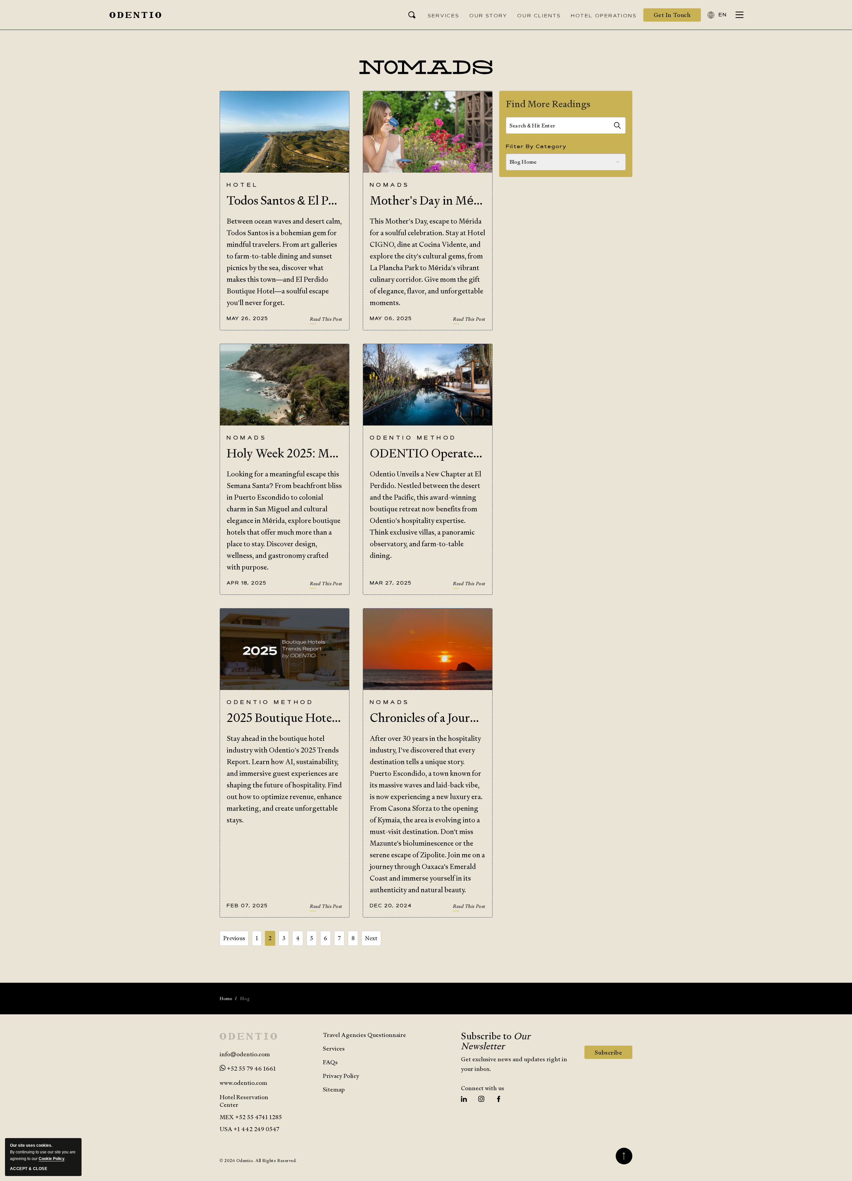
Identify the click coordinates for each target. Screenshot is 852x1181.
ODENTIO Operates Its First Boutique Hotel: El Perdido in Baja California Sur (428, 453)
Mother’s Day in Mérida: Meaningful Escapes (428, 200)
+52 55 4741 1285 (258, 1117)
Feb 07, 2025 (247, 906)
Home (226, 998)
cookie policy (52, 1158)
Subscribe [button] (613, 1053)
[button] (672, 15)
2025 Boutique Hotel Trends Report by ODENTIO (284, 718)
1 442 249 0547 (258, 1129)
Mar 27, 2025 (391, 583)
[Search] (617, 125)
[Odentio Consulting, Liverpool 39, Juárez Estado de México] (135, 15)
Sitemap (334, 1089)
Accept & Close (28, 1168)
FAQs (330, 1062)
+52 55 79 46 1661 (251, 1068)
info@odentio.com (245, 1054)
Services (334, 1048)
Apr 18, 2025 (247, 583)
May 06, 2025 (391, 319)
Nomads (390, 185)
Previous (234, 938)
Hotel (243, 185)
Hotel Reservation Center (244, 1100)
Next (371, 938)
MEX (251, 1117)
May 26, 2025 (247, 319)
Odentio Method (413, 438)
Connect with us (482, 1088)
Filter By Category (536, 147)
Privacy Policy (341, 1076)
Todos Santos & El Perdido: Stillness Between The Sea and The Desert (284, 200)
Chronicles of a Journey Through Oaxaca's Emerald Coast (428, 718)
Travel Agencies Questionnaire (364, 1035)
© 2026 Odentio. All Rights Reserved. (258, 1160)
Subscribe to (495, 1041)
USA (226, 1129)
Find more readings (548, 104)
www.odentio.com (243, 1083)
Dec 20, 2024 (391, 906)
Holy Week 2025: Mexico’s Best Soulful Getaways (284, 453)
